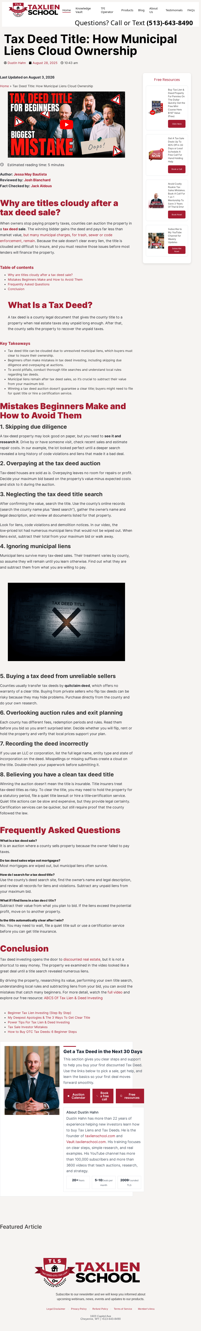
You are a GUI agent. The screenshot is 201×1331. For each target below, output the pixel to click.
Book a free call (104, 1096)
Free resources (132, 1096)
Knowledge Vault (83, 10)
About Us (153, 10)
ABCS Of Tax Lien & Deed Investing (73, 998)
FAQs (191, 10)
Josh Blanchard (37, 180)
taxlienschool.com (100, 1136)
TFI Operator (107, 10)
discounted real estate (81, 959)
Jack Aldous (41, 186)
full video (115, 992)
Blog (141, 10)
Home (66, 10)
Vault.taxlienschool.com (86, 1142)
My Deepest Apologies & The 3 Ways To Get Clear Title (49, 1017)
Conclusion (16, 289)
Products (127, 10)
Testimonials (174, 10)
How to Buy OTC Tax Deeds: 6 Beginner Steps (42, 1032)
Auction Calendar (78, 1096)
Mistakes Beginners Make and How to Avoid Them (45, 279)
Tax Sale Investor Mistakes (28, 1027)
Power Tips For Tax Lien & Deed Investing (39, 1022)
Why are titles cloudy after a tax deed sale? (40, 275)
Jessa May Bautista (30, 174)
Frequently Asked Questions (28, 284)
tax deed (10, 229)
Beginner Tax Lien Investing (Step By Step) (39, 1013)
